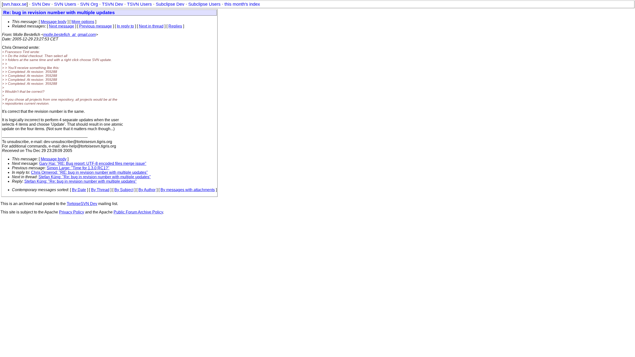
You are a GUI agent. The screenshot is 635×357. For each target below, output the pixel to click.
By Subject (123, 190)
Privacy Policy (71, 212)
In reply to (125, 26)
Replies (175, 26)
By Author (147, 190)
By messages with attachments (187, 190)
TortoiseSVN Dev (82, 204)
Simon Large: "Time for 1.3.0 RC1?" (78, 168)
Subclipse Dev (170, 4)
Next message (61, 26)
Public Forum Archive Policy (138, 212)
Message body (53, 22)
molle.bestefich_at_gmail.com (69, 34)
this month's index (242, 4)
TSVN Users (139, 4)
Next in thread (151, 26)
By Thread (100, 190)
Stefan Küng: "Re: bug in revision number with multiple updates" (94, 177)
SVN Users (65, 4)
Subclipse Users (204, 4)
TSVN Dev (112, 4)
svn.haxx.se (15, 4)
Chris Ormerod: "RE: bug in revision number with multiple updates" (89, 172)
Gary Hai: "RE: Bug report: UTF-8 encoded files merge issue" (92, 163)
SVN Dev (41, 4)
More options (82, 22)
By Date (79, 190)
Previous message (95, 26)
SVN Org (89, 4)
